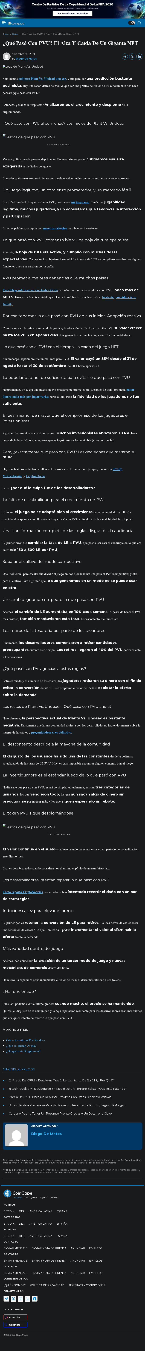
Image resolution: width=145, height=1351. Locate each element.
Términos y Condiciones (87, 1285)
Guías (15, 34)
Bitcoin (9, 1211)
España (61, 1211)
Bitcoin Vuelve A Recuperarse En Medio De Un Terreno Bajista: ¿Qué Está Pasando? (68, 1088)
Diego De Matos (26, 58)
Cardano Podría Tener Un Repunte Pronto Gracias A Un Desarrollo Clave (60, 1113)
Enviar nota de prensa (48, 1248)
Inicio (5, 34)
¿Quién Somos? (15, 1285)
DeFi (22, 1211)
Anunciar (14, 1317)
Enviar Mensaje (15, 1248)
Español (18, 1197)
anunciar (78, 1248)
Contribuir (15, 1324)
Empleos (95, 1248)
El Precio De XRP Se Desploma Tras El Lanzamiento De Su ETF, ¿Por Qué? (61, 1080)
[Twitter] (132, 57)
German (54, 1197)
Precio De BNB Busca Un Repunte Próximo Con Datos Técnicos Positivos (60, 1097)
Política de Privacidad (47, 1285)
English (43, 1197)
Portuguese (31, 1197)
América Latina (41, 1211)
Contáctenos (13, 1309)
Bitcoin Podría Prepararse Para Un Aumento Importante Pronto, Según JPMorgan (67, 1105)
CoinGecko (64, 144)
